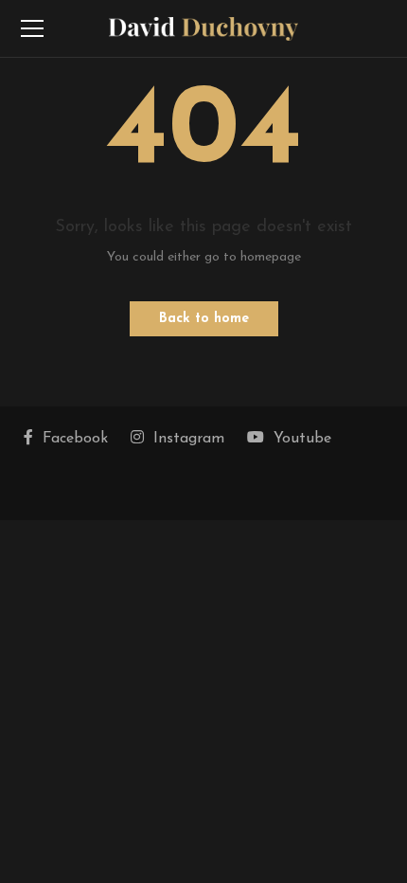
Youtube (302, 438)
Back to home (204, 319)
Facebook (75, 438)
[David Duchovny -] (203, 28)
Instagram (188, 438)
